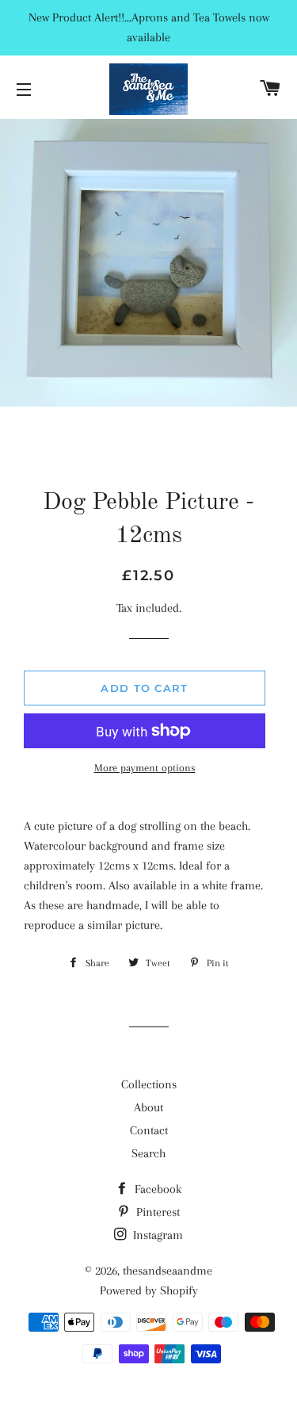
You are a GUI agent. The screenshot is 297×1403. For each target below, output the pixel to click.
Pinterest (156, 1212)
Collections (149, 1084)
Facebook (156, 1189)
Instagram (156, 1235)
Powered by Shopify (149, 1290)
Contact (149, 1130)
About (148, 1107)
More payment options (145, 768)
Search (148, 1153)
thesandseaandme (167, 1270)
